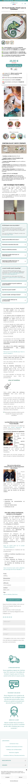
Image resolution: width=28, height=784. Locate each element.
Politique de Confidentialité (14, 749)
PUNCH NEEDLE (6, 11)
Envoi (22, 646)
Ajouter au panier (13, 65)
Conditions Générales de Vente (14, 746)
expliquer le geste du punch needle (12, 277)
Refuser (20, 777)
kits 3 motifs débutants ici (10, 274)
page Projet (10, 234)
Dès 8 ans (14, 594)
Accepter (7, 777)
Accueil (2, 11)
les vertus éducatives (14, 427)
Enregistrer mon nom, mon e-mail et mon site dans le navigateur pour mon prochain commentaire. (14, 640)
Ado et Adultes (7, 594)
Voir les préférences (14, 780)
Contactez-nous (14, 743)
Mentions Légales (14, 752)
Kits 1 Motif (10, 11)
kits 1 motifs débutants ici (16, 273)
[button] (26, 769)
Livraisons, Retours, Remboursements (14, 755)
